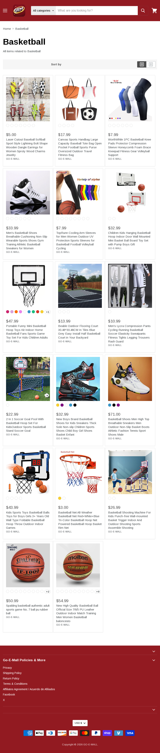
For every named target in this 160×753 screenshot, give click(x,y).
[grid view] (141, 64)
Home (7, 28)
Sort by (56, 64)
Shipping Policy (12, 673)
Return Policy (11, 678)
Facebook (9, 694)
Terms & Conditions (15, 683)
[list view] (151, 64)
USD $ (78, 723)
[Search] (143, 10)
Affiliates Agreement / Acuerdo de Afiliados (29, 689)
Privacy (7, 667)
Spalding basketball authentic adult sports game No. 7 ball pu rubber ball (28, 609)
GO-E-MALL (13, 159)
